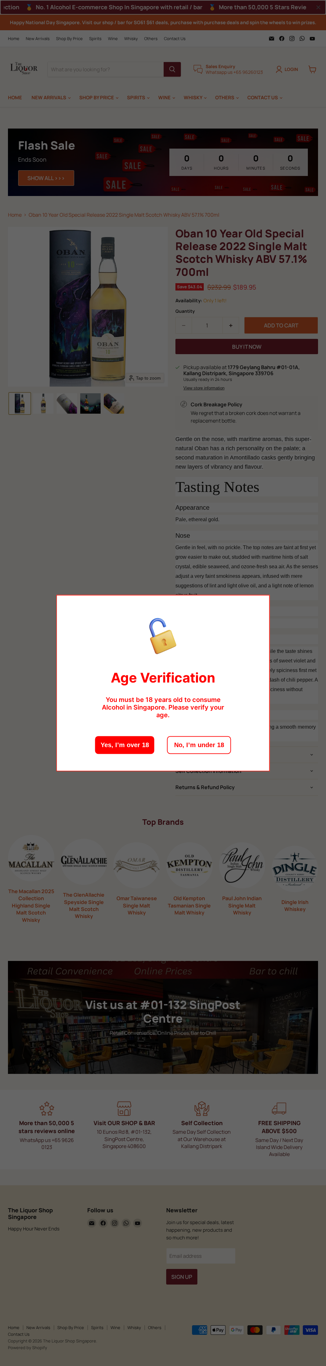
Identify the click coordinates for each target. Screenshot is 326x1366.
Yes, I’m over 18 (125, 744)
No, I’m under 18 (199, 744)
